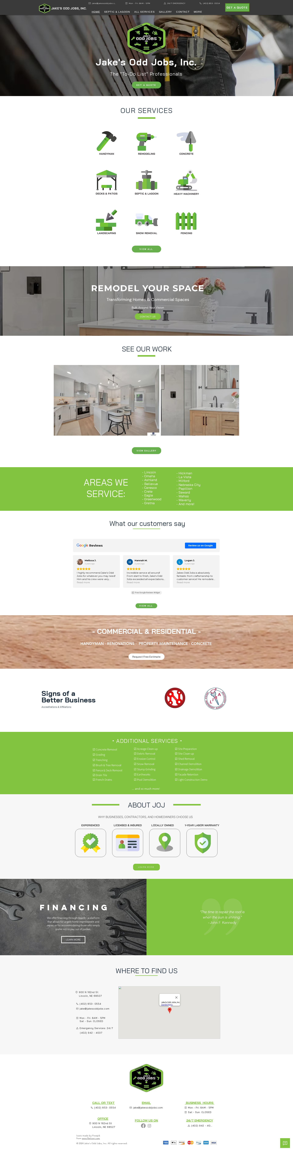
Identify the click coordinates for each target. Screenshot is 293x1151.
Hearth (82, 917)
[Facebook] (143, 1125)
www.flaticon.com (91, 1138)
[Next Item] (234, 400)
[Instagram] (149, 1125)
